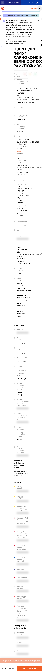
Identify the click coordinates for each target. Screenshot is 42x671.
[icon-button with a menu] (39, 8)
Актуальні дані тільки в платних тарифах (21, 661)
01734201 (20, 151)
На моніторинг (30, 668)
